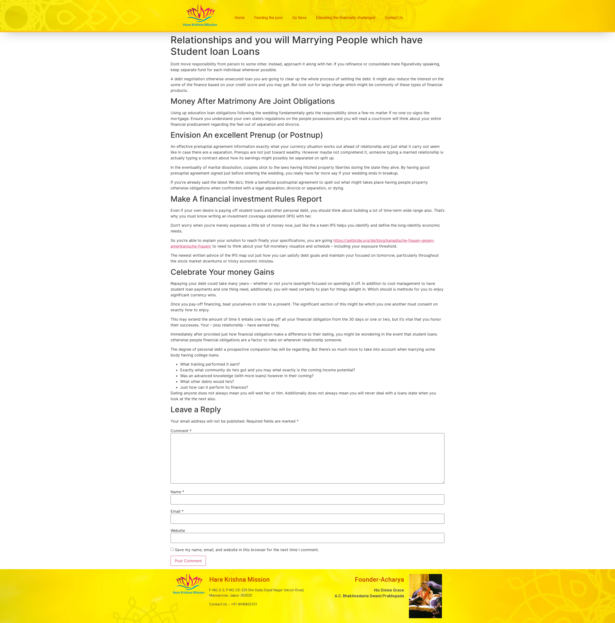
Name (177, 492)
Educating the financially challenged (345, 17)
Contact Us (394, 17)
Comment (181, 431)
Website (178, 530)
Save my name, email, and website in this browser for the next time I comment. (247, 550)
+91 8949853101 (243, 604)
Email (177, 511)
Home (239, 17)
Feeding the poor (268, 17)
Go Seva (299, 17)
